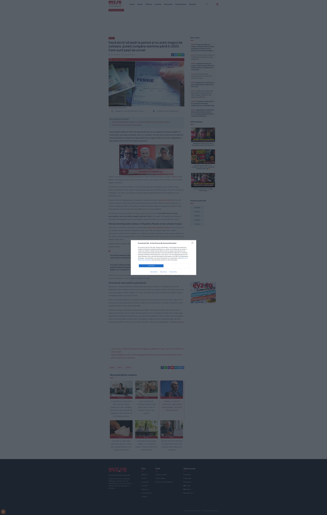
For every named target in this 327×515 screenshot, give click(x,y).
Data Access (163, 272)
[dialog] (163, 257)
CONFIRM (151, 265)
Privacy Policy (173, 272)
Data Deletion (154, 272)
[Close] (193, 243)
